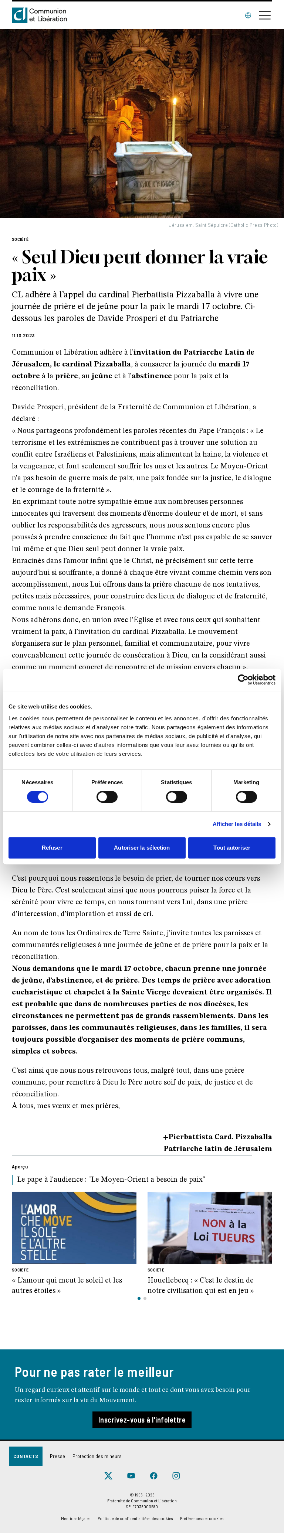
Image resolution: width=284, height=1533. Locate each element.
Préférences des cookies (201, 1518)
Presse (57, 1456)
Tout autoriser (231, 847)
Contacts (25, 1456)
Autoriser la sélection (142, 847)
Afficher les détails (237, 824)
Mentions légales (75, 1518)
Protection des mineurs (97, 1456)
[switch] (107, 797)
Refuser (52, 847)
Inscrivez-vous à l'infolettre (142, 1419)
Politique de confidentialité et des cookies (135, 1518)
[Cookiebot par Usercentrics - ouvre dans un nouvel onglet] (243, 679)
